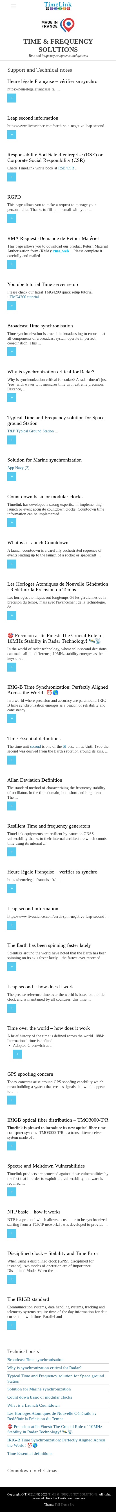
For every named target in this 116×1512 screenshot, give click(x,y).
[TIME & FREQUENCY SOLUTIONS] (58, 6)
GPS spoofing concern (30, 1074)
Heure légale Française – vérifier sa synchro (52, 81)
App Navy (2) (18, 468)
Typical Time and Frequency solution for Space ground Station (55, 420)
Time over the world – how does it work (48, 1028)
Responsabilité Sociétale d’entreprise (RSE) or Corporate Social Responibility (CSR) (54, 157)
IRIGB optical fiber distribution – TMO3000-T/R (57, 1120)
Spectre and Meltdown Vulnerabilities (46, 1166)
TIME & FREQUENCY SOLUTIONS (72, 1494)
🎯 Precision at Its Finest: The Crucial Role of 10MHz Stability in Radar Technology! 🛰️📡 (55, 638)
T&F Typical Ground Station (30, 431)
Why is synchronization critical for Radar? (50, 371)
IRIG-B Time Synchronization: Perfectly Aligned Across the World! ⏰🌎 (57, 689)
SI (64, 746)
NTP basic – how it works (34, 1212)
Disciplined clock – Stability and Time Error (52, 1253)
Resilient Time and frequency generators (48, 826)
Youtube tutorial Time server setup (42, 284)
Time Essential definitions (34, 738)
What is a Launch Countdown (37, 542)
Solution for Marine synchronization (44, 460)
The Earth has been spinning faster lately (49, 945)
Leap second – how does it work (40, 986)
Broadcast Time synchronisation (40, 326)
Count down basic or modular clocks (44, 496)
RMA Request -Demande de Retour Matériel (53, 238)
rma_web (61, 251)
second (35, 746)
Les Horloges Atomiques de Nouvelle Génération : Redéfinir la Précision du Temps (57, 586)
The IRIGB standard (28, 1299)
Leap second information (32, 118)
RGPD (14, 197)
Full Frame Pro (64, 1504)
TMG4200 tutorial (24, 297)
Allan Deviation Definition (34, 780)
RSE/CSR (66, 168)
